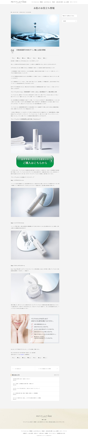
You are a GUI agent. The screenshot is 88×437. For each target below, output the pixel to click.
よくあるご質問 (30, 433)
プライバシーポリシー (52, 433)
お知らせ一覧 (56, 374)
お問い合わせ (41, 433)
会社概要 (46, 433)
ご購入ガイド (36, 433)
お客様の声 (25, 433)
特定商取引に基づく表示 (61, 433)
